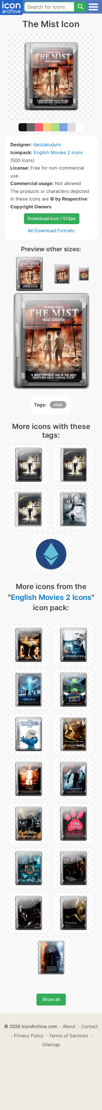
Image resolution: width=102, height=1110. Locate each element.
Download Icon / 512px (52, 218)
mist (58, 404)
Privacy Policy (29, 1035)
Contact (89, 1026)
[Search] (80, 7)
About (69, 1026)
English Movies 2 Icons (58, 152)
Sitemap (51, 1044)
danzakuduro (47, 144)
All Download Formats (51, 230)
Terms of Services (68, 1035)
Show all (51, 999)
